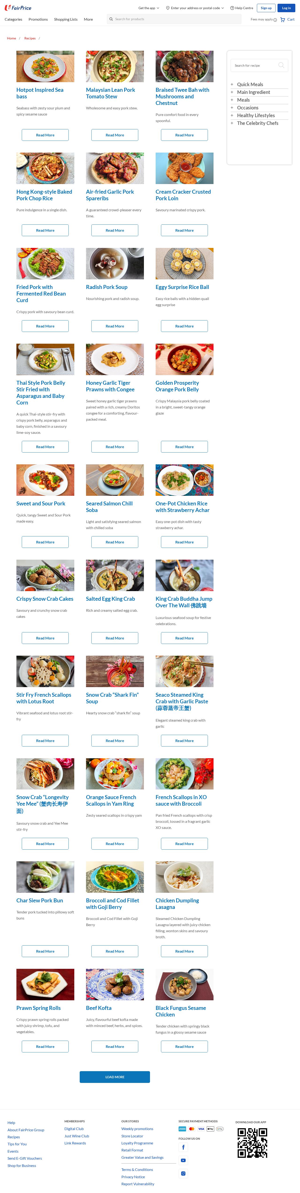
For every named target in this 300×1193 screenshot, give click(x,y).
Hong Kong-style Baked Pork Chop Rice (44, 194)
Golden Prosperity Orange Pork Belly (177, 386)
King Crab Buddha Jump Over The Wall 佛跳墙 (184, 601)
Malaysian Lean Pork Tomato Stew (110, 93)
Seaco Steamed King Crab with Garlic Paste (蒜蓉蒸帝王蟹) (182, 701)
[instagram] (207, 1173)
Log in (286, 8)
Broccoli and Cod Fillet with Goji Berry (112, 903)
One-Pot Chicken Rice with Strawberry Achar (183, 506)
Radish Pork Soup (107, 287)
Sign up (266, 8)
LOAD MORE (114, 1077)
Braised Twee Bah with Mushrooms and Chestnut (182, 96)
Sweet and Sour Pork (40, 503)
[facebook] (207, 1147)
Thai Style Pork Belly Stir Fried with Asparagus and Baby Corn (40, 392)
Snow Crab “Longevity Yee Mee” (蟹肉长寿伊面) (42, 804)
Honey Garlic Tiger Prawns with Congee (110, 386)
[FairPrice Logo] (18, 8)
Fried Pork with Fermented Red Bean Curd (41, 293)
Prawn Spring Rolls (38, 1007)
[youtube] (207, 1160)
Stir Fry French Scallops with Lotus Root (43, 697)
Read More (45, 135)
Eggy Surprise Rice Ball (182, 287)
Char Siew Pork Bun (39, 900)
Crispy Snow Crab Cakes (44, 598)
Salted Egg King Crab (110, 598)
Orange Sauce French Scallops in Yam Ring (111, 800)
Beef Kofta (99, 1007)
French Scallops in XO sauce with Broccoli (181, 800)
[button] (275, 20)
